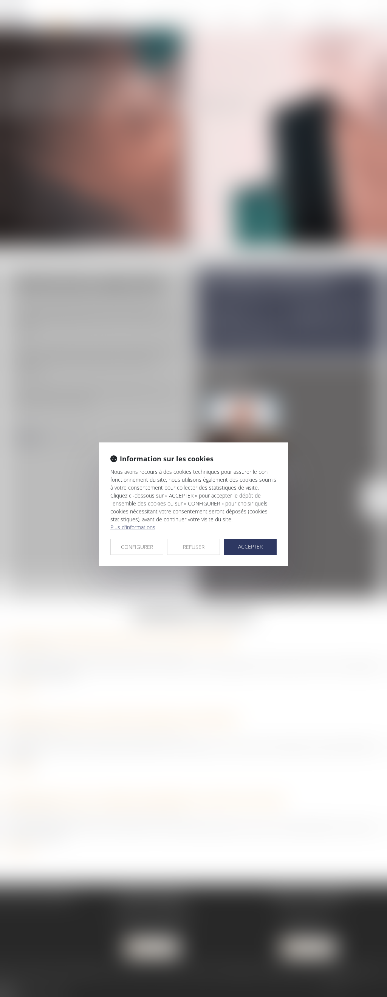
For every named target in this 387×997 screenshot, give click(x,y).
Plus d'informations (132, 527)
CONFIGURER (137, 546)
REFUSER (193, 546)
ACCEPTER (250, 546)
